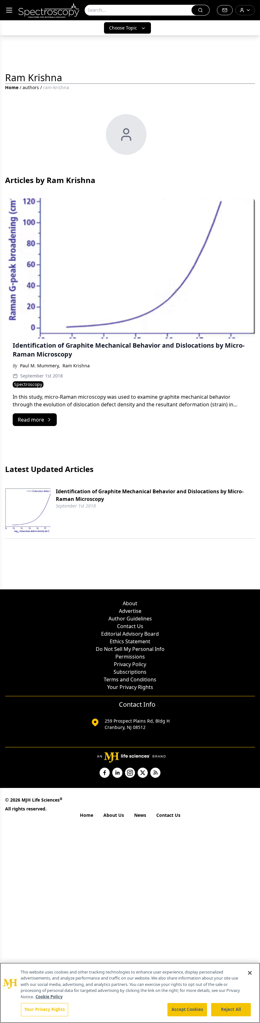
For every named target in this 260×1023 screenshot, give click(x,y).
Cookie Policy (49, 997)
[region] (130, 993)
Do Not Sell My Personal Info (130, 649)
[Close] (250, 973)
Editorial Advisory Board (130, 633)
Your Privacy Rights (130, 687)
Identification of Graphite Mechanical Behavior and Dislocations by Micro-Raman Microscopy (150, 495)
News (140, 815)
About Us (113, 815)
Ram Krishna (76, 366)
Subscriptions (130, 671)
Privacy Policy (130, 664)
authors (31, 87)
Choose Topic (123, 28)
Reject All (231, 1009)
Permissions (130, 656)
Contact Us (130, 626)
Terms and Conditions (130, 679)
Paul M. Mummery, (40, 366)
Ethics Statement (130, 641)
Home (11, 87)
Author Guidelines (130, 618)
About (130, 603)
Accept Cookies (187, 1009)
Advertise (130, 610)
